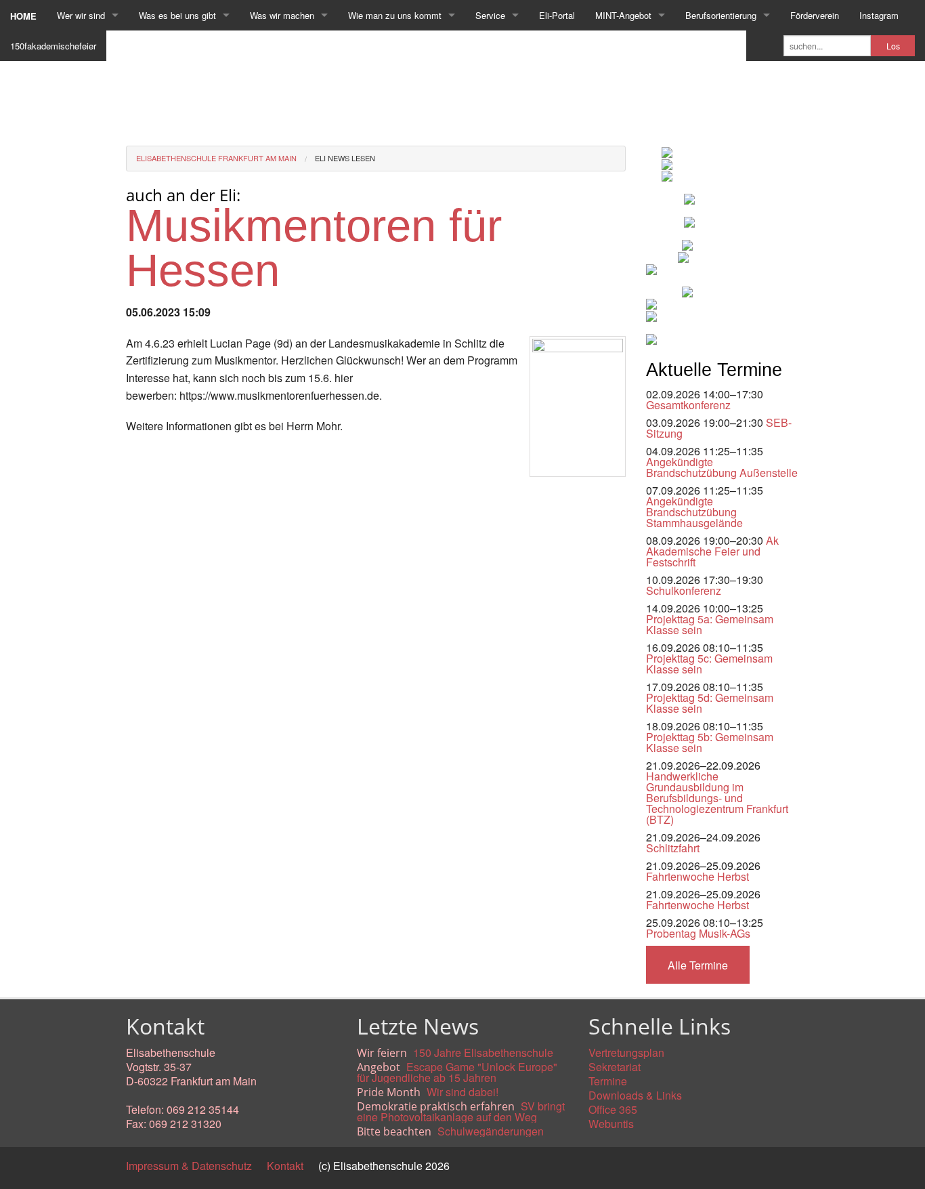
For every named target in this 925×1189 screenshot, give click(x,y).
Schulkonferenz (683, 590)
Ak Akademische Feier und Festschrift (712, 551)
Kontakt (285, 1165)
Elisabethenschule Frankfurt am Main (216, 157)
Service (490, 15)
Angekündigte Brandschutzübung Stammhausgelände (694, 511)
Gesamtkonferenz (688, 405)
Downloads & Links (635, 1095)
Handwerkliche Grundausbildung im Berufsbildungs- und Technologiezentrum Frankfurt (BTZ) (717, 797)
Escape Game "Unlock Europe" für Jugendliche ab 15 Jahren (457, 1072)
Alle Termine (698, 965)
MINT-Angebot (623, 15)
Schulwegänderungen (490, 1131)
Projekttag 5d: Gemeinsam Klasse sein (709, 703)
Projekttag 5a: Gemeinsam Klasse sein (709, 624)
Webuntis (611, 1123)
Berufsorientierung (720, 15)
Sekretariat (614, 1067)
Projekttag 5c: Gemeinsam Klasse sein (709, 663)
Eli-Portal (557, 15)
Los (893, 46)
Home (23, 15)
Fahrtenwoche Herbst (697, 876)
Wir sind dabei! (462, 1092)
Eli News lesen (345, 157)
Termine (607, 1081)
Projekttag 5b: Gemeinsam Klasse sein (709, 742)
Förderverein (814, 15)
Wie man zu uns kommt (395, 15)
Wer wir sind (81, 15)
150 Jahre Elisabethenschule (483, 1052)
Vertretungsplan (626, 1052)
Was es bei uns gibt (177, 15)
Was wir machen (282, 15)
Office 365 (612, 1109)
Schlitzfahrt (673, 848)
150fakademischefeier (53, 45)
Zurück (142, 489)
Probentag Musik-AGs (698, 933)
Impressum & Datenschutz (189, 1165)
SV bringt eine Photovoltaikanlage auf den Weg (461, 1111)
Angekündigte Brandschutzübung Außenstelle (722, 467)
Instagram (879, 15)
